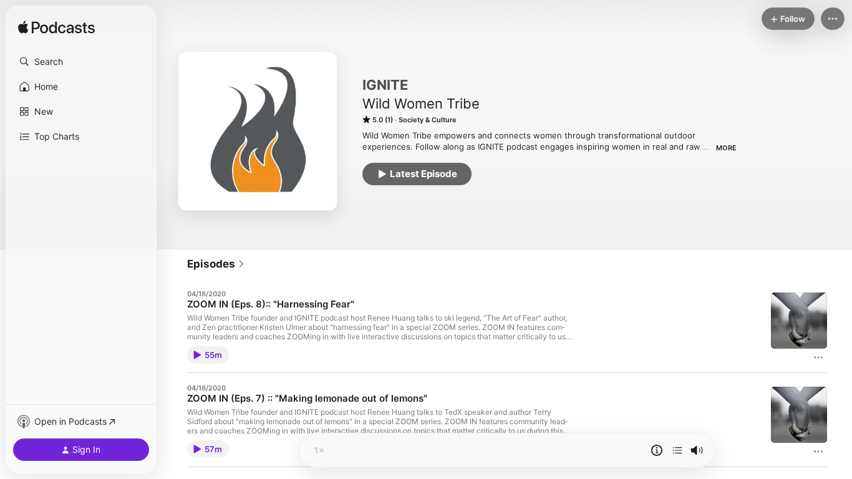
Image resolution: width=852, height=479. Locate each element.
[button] (81, 61)
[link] (216, 264)
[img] (56, 28)
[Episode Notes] (656, 450)
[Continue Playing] (677, 450)
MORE (726, 147)
